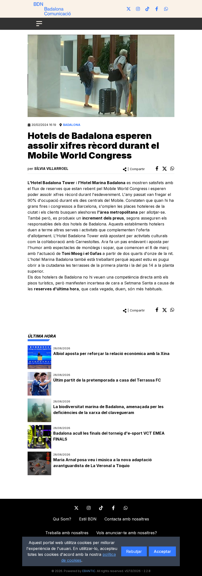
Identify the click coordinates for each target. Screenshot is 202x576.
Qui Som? (62, 519)
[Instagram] (138, 9)
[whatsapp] (172, 168)
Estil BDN (88, 519)
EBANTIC (88, 571)
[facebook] (157, 168)
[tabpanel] (101, 410)
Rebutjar (134, 551)
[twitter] (164, 168)
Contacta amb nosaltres (126, 519)
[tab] (42, 336)
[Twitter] (128, 9)
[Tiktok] (147, 9)
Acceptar (162, 551)
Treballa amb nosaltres (66, 532)
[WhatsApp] (166, 9)
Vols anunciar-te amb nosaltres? (126, 532)
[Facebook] (156, 9)
